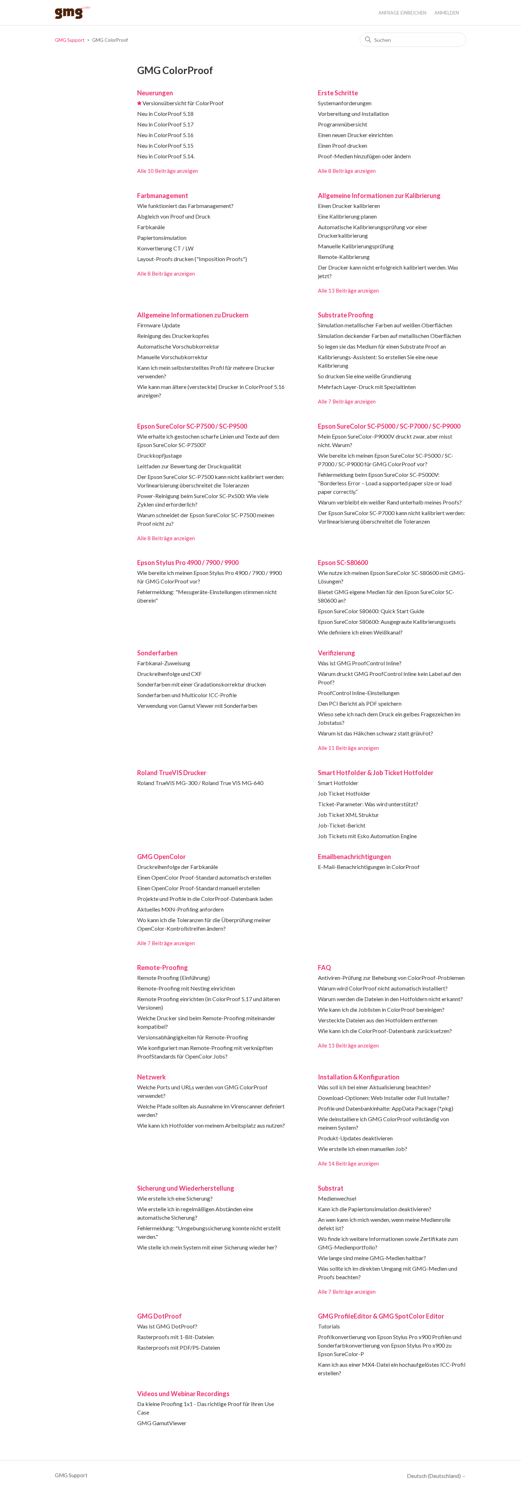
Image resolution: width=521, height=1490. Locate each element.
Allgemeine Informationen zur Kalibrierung (379, 195)
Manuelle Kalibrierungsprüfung (356, 246)
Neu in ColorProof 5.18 (165, 113)
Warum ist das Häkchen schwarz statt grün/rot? (375, 733)
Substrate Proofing (346, 315)
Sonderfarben (157, 653)
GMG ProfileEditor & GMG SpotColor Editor (381, 1316)
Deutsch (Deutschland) (434, 1476)
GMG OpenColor (161, 856)
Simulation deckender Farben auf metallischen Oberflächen (389, 335)
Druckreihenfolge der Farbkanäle (177, 866)
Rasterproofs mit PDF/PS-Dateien (178, 1347)
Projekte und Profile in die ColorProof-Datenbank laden (205, 898)
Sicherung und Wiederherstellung (185, 1188)
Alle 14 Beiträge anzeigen (348, 1163)
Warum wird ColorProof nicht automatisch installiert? (383, 988)
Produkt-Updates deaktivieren (355, 1138)
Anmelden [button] (447, 13)
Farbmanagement (162, 195)
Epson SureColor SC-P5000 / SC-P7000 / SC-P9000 (389, 426)
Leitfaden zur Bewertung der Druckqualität (189, 466)
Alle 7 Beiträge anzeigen (347, 401)
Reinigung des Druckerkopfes (173, 335)
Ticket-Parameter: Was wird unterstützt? (368, 804)
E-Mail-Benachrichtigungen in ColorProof (369, 866)
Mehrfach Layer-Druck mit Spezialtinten (367, 386)
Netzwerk (151, 1077)
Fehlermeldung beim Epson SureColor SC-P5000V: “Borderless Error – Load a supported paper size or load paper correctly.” (385, 483)
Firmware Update (158, 325)
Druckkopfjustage (159, 455)
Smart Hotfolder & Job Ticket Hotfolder (375, 773)
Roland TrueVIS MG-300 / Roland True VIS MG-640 (200, 782)
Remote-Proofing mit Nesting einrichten (186, 988)
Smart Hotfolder (338, 782)
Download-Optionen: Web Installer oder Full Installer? (383, 1097)
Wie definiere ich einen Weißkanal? (360, 632)
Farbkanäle (151, 227)
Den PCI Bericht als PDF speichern (360, 703)
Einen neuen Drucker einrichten (355, 134)
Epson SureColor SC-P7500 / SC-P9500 (192, 426)
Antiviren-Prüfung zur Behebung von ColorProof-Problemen (391, 977)
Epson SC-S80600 (343, 562)
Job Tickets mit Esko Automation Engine (367, 836)
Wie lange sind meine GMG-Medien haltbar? (372, 1257)
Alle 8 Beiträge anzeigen (347, 171)
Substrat (330, 1188)
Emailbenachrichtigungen (354, 856)
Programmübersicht (342, 124)
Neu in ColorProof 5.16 (165, 134)
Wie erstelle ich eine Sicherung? (175, 1198)
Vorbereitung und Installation (353, 113)
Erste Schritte (338, 93)
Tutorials (329, 1326)
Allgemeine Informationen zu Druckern (192, 315)
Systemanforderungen (344, 103)
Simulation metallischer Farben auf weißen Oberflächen (385, 325)
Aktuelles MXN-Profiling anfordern (180, 909)
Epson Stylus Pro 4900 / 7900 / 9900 (188, 562)
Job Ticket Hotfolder (344, 793)
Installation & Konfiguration (358, 1077)
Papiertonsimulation (161, 237)
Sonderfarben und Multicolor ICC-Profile (187, 695)
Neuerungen (155, 93)
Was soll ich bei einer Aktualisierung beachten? (374, 1087)
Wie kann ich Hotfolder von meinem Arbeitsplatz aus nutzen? (211, 1125)
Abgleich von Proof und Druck (174, 216)
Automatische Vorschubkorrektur (178, 346)
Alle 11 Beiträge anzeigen (348, 748)
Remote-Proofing (162, 967)
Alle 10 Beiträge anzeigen (167, 171)
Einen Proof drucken (342, 145)
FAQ (324, 967)
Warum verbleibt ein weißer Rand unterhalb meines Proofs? (390, 502)
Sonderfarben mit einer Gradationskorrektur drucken (201, 684)
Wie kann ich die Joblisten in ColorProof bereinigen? (381, 1009)
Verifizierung (336, 653)
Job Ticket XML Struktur (348, 814)
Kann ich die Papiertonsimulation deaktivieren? (374, 1209)
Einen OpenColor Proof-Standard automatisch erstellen (204, 877)
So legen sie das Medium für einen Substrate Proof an (382, 346)
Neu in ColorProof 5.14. (166, 156)
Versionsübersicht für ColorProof (183, 103)
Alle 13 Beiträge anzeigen (348, 290)
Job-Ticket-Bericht (341, 825)
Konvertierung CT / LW (165, 248)
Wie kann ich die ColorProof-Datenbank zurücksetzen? (385, 1030)
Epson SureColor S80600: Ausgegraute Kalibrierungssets (387, 621)
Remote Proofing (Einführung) (173, 977)
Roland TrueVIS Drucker (171, 773)
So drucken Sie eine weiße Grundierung (364, 376)
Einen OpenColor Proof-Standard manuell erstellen (198, 888)
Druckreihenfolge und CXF (169, 673)
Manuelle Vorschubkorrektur (172, 357)
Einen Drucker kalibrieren (349, 205)
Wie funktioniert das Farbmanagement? (185, 205)
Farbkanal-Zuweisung (163, 663)
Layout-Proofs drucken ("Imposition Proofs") (192, 258)
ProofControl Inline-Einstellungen (358, 692)
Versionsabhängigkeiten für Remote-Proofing (192, 1037)
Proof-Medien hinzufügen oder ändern (364, 156)
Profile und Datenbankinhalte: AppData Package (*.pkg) (385, 1108)
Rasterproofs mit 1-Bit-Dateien (175, 1336)
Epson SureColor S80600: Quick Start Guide (371, 611)
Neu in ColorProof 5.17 (165, 124)
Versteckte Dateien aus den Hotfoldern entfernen (377, 1020)
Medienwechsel (337, 1198)
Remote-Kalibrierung (344, 256)
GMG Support (69, 40)
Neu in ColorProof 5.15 (165, 145)
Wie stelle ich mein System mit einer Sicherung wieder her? (207, 1247)
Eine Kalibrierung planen (347, 216)
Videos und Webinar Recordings (183, 1394)
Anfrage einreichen (402, 13)
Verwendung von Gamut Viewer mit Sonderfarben (197, 705)
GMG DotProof (159, 1316)
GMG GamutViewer (161, 1423)
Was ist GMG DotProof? (167, 1326)
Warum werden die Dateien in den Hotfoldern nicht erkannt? (390, 998)
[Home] (72, 12)
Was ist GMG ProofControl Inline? (360, 663)
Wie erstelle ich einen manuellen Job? (362, 1148)
